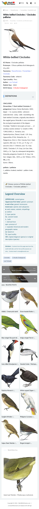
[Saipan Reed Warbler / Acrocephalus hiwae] (10, 430)
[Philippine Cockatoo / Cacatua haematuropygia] (29, 404)
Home (6, 10)
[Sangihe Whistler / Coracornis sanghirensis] (10, 404)
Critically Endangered (18, 257)
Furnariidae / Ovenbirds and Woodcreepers (21, 20)
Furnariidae (26, 71)
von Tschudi (13, 82)
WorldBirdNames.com (24, 503)
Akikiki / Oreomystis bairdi (10, 311)
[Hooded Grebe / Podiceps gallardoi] (29, 351)
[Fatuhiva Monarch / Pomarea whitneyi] (10, 377)
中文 (22, 3)
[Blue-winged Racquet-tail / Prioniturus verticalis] (10, 325)
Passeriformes (14, 10)
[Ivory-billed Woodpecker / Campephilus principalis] (10, 351)
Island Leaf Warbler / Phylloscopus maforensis (18, 495)
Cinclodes (6, 74)
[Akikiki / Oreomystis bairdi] (10, 298)
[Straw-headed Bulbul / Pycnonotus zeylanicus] (29, 298)
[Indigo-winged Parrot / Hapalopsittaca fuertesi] (29, 325)
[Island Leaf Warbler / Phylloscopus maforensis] (19, 473)
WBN (7, 20)
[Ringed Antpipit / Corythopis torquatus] (29, 430)
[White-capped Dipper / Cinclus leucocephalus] (29, 377)
